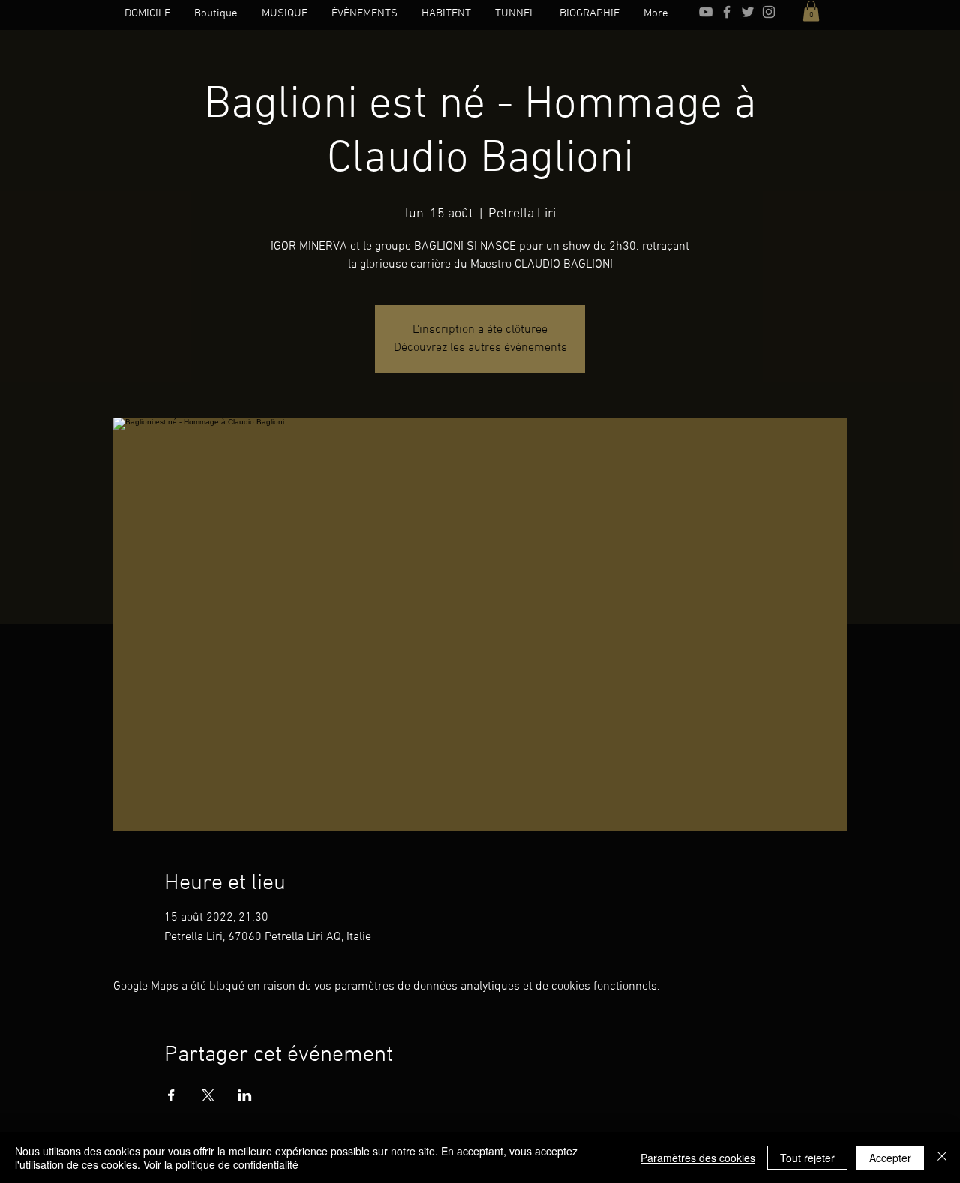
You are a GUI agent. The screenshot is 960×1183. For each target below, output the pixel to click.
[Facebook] (726, 12)
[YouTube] (706, 12)
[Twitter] (748, 12)
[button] (811, 11)
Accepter (890, 1157)
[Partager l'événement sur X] (208, 1095)
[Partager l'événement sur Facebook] (171, 1095)
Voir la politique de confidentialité (220, 1164)
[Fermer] (942, 1157)
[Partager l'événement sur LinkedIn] (245, 1095)
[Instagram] (768, 12)
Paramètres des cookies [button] (697, 1157)
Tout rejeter (807, 1157)
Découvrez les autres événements (480, 347)
